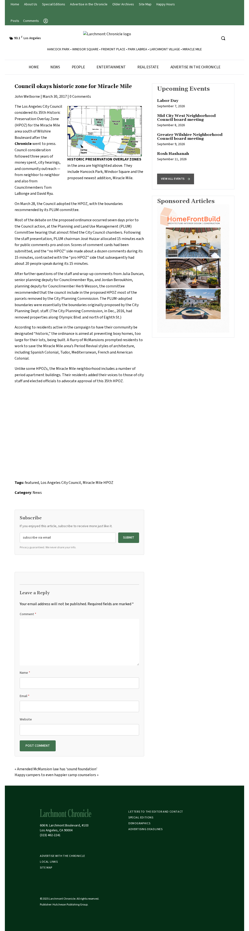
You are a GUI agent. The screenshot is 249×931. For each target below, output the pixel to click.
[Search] (223, 38)
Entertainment (111, 67)
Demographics (139, 823)
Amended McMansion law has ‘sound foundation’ (57, 769)
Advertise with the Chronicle (62, 856)
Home (15, 4)
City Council (52, 106)
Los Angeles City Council (61, 482)
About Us (30, 4)
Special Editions (53, 4)
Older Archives (123, 4)
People (78, 67)
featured (32, 482)
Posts (15, 20)
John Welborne (27, 96)
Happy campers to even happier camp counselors (55, 775)
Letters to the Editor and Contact (155, 812)
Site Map (145, 4)
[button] (175, 179)
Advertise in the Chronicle (88, 4)
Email (24, 696)
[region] (193, 136)
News (55, 67)
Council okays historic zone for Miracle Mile (73, 86)
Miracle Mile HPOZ (98, 482)
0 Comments (80, 96)
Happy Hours (165, 4)
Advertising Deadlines (145, 829)
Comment (28, 614)
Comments (31, 20)
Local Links (49, 862)
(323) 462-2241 (50, 835)
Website (26, 719)
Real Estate (148, 67)
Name (25, 672)
